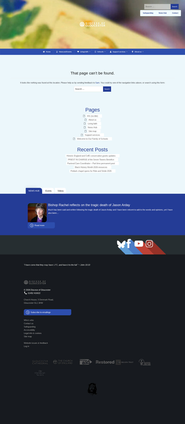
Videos (61, 191)
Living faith (92, 123)
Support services (92, 135)
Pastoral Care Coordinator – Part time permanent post (91, 163)
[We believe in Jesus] (92, 389)
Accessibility (29, 330)
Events (48, 191)
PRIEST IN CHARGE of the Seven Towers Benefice (91, 159)
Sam (97, 83)
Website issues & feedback (36, 343)
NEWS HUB (33, 191)
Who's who (29, 320)
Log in (26, 346)
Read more (39, 225)
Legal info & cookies (33, 333)
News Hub (92, 127)
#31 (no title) (92, 116)
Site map (92, 131)
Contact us (28, 323)
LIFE (55, 265)
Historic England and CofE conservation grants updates (91, 156)
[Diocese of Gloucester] (92, 24)
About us (92, 120)
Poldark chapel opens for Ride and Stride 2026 (91, 171)
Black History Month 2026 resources (91, 167)
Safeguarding (29, 327)
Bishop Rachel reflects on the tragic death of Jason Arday (89, 205)
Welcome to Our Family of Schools (92, 139)
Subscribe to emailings (41, 312)
